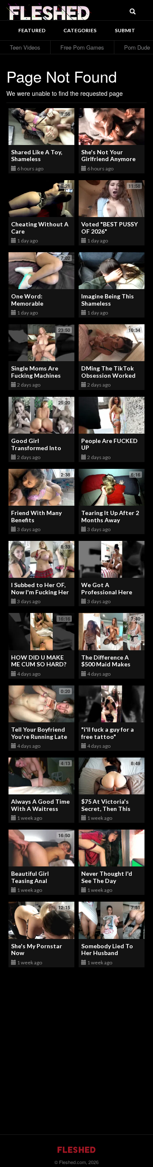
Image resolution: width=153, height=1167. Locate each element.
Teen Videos (25, 47)
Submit (125, 30)
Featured (31, 30)
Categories (79, 30)
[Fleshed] (48, 10)
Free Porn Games (82, 47)
